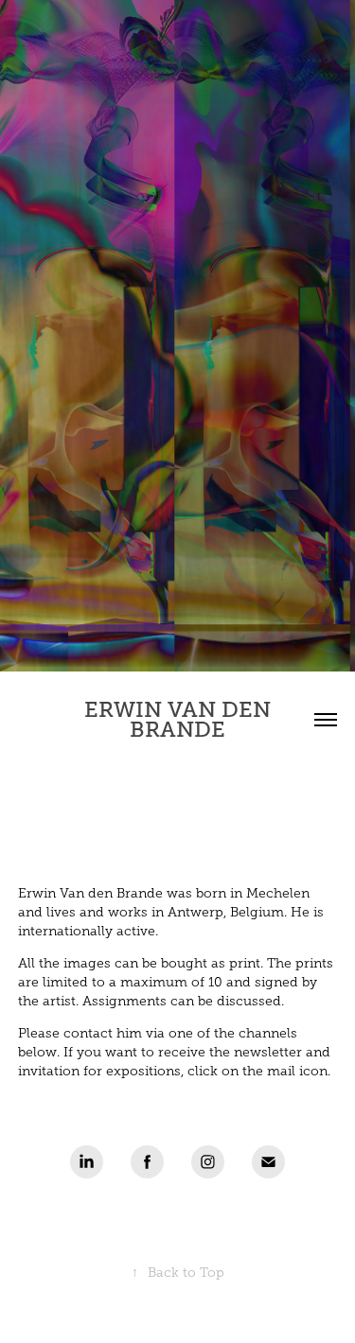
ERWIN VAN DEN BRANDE (180, 719)
